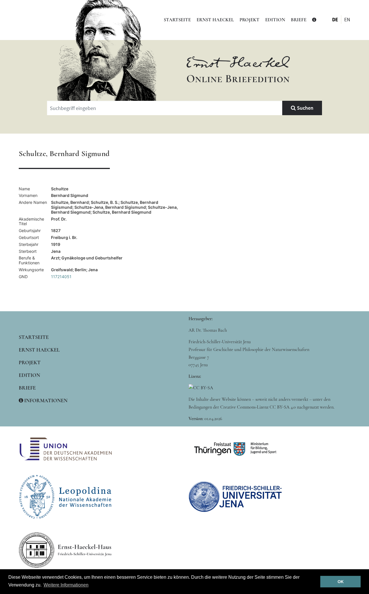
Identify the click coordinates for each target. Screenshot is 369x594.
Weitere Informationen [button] (66, 584)
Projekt (249, 20)
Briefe (298, 20)
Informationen (45, 400)
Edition (275, 20)
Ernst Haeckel (215, 20)
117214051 (61, 276)
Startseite (177, 20)
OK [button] (341, 581)
